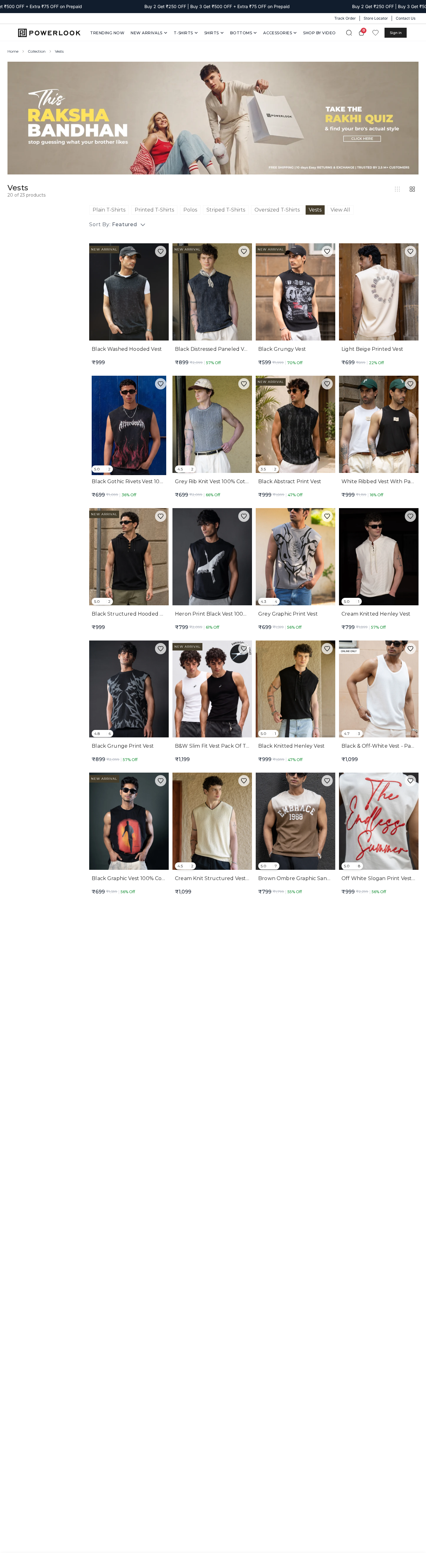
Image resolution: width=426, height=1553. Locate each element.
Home (12, 51)
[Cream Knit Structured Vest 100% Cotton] (212, 822)
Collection (37, 51)
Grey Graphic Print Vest (288, 614)
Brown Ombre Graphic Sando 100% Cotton (312, 878)
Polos (190, 210)
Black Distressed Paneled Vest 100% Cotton (230, 349)
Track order (345, 18)
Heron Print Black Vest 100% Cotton (220, 614)
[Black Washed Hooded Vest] (129, 293)
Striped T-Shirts (225, 210)
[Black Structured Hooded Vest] (129, 557)
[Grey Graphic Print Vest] (295, 557)
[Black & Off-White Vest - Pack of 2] (379, 690)
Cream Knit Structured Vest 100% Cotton (227, 878)
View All (340, 210)
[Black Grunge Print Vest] (129, 690)
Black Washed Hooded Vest (127, 349)
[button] (160, 251)
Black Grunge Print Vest (123, 746)
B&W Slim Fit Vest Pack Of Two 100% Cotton (231, 746)
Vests (315, 210)
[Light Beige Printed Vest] (379, 293)
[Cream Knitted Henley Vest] (379, 557)
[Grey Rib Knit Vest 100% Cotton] (212, 425)
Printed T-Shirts (154, 210)
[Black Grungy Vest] (295, 293)
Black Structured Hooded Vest (131, 614)
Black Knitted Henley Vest (291, 746)
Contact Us (405, 18)
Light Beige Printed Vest (372, 349)
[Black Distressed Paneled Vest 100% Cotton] (212, 293)
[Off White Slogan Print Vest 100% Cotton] (379, 822)
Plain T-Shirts (109, 210)
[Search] (349, 33)
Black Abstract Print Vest (289, 481)
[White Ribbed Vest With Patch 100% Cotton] (379, 425)
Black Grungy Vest (282, 349)
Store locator (376, 18)
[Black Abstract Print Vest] (295, 425)
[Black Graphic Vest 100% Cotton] (129, 822)
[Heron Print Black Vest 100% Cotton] (212, 557)
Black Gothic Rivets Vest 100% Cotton (139, 481)
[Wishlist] (375, 33)
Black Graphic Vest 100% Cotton (132, 878)
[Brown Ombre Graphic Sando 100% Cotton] (295, 822)
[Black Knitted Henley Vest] (295, 690)
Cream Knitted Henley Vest (375, 614)
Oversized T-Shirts (277, 210)
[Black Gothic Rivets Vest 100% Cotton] (129, 425)
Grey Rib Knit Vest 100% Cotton (214, 481)
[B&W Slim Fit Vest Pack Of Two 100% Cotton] (212, 690)
